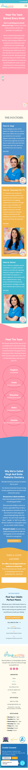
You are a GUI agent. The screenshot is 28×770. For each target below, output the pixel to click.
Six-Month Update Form (14, 690)
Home (14, 678)
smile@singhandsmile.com (14, 704)
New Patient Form (14, 687)
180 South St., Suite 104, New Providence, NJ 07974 (14, 707)
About (14, 681)
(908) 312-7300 (14, 701)
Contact (14, 692)
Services (14, 684)
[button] (6, 151)
